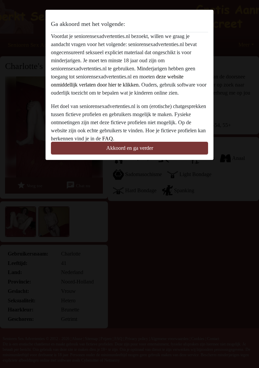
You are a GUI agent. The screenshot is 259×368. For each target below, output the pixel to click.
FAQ (107, 138)
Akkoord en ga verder (129, 148)
